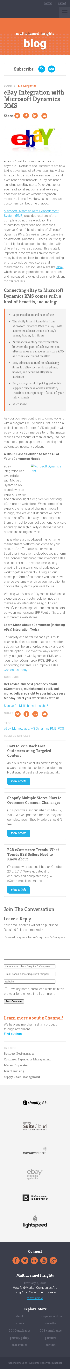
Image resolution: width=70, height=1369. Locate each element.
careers (19, 1323)
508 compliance (50, 1330)
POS (61, 728)
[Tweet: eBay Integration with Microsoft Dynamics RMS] (17, 116)
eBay (59, 267)
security (50, 1323)
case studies (19, 1345)
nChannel (12, 12)
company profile (50, 1316)
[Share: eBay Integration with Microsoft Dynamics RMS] (26, 116)
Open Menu (64, 12)
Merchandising (14, 1071)
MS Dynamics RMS (44, 728)
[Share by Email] (44, 116)
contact (48, 3)
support (62, 3)
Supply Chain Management (22, 1077)
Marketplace (20, 728)
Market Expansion (16, 1065)
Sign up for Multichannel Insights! (26, 706)
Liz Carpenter (27, 86)
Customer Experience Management (27, 1059)
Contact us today (15, 670)
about (19, 1316)
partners (50, 1338)
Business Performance (19, 1053)
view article (18, 781)
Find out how (13, 1034)
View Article (35, 1298)
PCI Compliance (19, 1330)
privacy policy (19, 1338)
